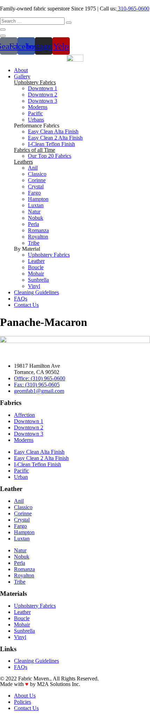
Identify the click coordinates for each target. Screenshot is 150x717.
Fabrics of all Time (34, 150)
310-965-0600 (133, 8)
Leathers (23, 162)
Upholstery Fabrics (35, 82)
